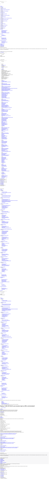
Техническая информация (3, 40)
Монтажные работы (4, 274)
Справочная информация (4, 288)
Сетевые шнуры (3, 154)
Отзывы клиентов (4, 35)
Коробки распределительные (5, 258)
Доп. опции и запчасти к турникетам (6, 205)
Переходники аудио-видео (5, 378)
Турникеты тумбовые (4, 97)
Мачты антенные (3, 146)
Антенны (1, 22)
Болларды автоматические (5, 87)
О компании (3, 172)
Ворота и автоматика (4, 31)
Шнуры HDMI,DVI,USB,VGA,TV (6, 373)
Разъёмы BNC (3, 159)
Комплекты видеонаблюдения (5, 105)
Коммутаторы (3, 227)
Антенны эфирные (4, 359)
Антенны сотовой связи (4, 249)
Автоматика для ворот (4, 81)
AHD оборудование (4, 323)
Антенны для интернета (4, 141)
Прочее (2, 130)
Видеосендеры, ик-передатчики (5, 133)
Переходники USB (4, 158)
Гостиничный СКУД (4, 119)
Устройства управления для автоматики (6, 192)
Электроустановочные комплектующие (6, 151)
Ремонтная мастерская (4, 384)
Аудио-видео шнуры (4, 153)
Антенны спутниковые (4, 142)
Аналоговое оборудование (5, 325)
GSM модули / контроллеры (5, 339)
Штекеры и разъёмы (3, 375)
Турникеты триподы (4, 96)
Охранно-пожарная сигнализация (5, 32)
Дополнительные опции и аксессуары (6, 195)
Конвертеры (3, 134)
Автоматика (3, 80)
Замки (2, 121)
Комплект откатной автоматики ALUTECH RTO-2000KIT (7, 438)
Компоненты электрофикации (5, 148)
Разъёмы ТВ (3, 162)
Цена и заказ (1, 409)
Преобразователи (4, 129)
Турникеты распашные (4, 95)
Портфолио (1, 461)
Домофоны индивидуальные (5, 110)
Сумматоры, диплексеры (4, 138)
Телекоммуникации (4, 170)
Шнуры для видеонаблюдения (5, 155)
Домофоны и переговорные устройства (4, 15)
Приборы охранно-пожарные (5, 347)
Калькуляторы (3, 42)
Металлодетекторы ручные (5, 211)
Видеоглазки (3, 109)
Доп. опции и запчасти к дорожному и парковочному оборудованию (9, 88)
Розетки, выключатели (4, 149)
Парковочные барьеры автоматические (6, 309)
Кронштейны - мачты (2, 23)
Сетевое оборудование (3, 16)
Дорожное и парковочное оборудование (5, 9)
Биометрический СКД (4, 340)
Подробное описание (2, 437)
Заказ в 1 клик (2, 417)
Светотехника (3, 259)
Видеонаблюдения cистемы (5, 102)
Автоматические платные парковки (6, 199)
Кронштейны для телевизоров (5, 254)
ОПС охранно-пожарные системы (4, 19)
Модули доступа (3, 135)
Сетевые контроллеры (4, 124)
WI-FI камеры (3, 104)
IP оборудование (3, 103)
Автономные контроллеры (5, 118)
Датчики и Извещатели (4, 345)
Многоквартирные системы (5, 222)
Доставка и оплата (2, 43)
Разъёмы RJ (3, 161)
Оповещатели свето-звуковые (5, 128)
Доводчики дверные (4, 120)
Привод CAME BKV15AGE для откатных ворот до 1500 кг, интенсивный (8, 447)
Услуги (1, 36)
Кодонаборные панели (4, 123)
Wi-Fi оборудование (4, 334)
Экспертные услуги (4, 38)
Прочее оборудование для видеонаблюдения (7, 107)
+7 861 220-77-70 (2, 181)
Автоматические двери (3, 8)
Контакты (1, 44)
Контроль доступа (4, 388)
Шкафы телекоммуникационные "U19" (6, 115)
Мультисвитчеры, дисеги (5, 245)
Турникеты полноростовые (5, 315)
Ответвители (3, 136)
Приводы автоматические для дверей (6, 84)
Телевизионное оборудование (4, 241)
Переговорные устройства (5, 111)
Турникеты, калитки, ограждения (5, 92)
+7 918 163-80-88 (2, 178)
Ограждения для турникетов (5, 93)
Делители (3, 243)
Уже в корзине (4, 440)
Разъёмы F (3, 160)
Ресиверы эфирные (4, 137)
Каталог (2, 69)
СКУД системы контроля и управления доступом (7, 117)
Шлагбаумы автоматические (5, 90)
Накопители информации (4, 106)
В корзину (1, 440)
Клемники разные (4, 268)
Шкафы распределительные (5, 150)
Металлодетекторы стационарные (6, 320)
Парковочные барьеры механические (6, 89)
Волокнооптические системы (5, 114)
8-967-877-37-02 (2, 45)
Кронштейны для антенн (4, 145)
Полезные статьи (3, 41)
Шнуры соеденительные (3, 26)
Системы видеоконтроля (4, 30)
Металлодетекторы (2, 12)
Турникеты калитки (4, 94)
